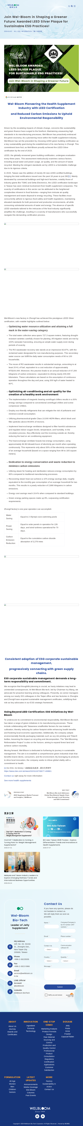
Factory (49, 1081)
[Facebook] (37, 1116)
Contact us (9, 776)
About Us (12, 1026)
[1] (69, 176)
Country (46, 957)
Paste (67, 1028)
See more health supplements (17, 780)
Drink (67, 1031)
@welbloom (19, 986)
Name (46, 922)
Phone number (66, 936)
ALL (15, 31)
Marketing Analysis (49, 1029)
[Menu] (75, 6)
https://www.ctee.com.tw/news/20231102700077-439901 (28, 771)
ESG (19, 31)
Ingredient (31, 1026)
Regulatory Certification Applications (49, 1062)
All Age (12, 1081)
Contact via (48, 946)
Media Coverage (31, 1087)
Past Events (31, 1095)
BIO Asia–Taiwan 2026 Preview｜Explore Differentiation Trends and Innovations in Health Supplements (60, 842)
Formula (30, 1028)
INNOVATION (31, 1021)
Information (26, 31)
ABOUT (12, 1021)
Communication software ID (66, 947)
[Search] (69, 6)
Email (46, 936)
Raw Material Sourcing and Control (49, 1040)
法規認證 (39, 31)
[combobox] (63, 940)
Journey (12, 1029)
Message (47, 966)
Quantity (64, 957)
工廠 (34, 31)
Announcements (31, 1084)
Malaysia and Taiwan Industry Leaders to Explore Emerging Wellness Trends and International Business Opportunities (21, 877)
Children (12, 1089)
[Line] (43, 1116)
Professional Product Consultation (49, 1053)
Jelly (68, 1026)
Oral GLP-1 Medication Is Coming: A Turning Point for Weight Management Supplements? (20, 842)
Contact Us (49, 1089)
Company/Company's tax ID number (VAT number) (68, 924)
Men (12, 1087)
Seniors (12, 1092)
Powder (67, 1034)
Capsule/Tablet (67, 1037)
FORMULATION (12, 1077)
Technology (31, 1031)
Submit (60, 987)
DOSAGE (67, 1021)
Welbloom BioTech (22, 993)
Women (12, 1084)
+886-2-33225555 (21, 959)
